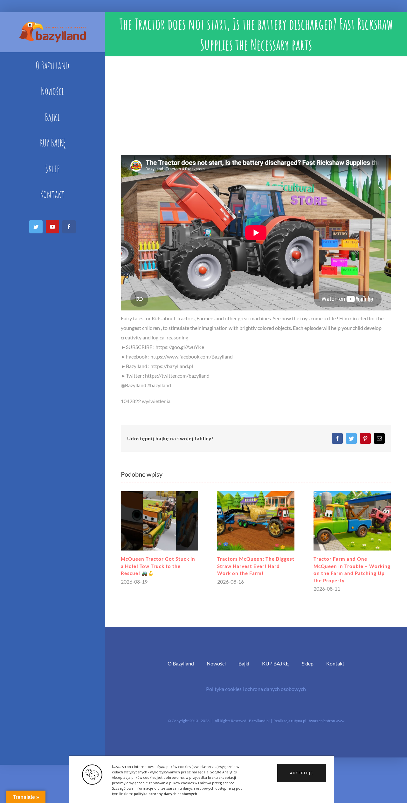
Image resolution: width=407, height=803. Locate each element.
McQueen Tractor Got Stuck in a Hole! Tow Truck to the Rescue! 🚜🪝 (158, 566)
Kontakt (335, 663)
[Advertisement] (256, 104)
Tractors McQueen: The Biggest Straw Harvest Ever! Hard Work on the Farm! (255, 566)
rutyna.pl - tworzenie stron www (317, 720)
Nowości (216, 663)
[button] (301, 773)
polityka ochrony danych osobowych (165, 794)
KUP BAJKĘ (275, 663)
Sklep (308, 663)
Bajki (243, 663)
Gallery (159, 521)
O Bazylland (181, 663)
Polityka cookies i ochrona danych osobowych (256, 689)
